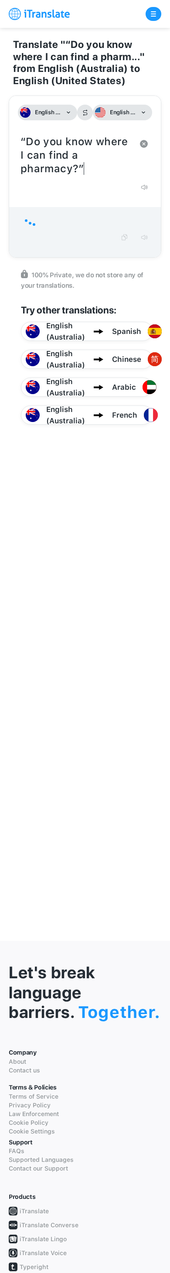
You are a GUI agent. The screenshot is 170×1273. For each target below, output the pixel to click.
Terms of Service (33, 1096)
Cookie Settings (32, 1131)
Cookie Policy (28, 1122)
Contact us (24, 1070)
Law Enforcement (34, 1113)
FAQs (16, 1150)
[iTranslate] (39, 14)
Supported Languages (41, 1159)
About (17, 1061)
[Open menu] (153, 14)
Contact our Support (38, 1168)
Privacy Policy (30, 1105)
